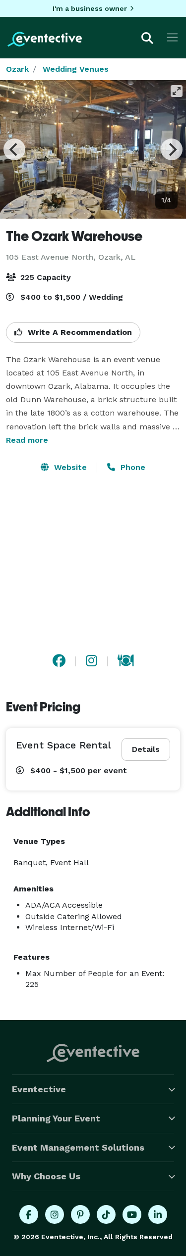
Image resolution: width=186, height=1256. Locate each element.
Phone (131, 467)
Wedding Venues (76, 69)
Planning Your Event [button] (56, 1118)
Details (146, 749)
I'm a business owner (90, 8)
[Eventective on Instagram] (54, 1214)
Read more (27, 440)
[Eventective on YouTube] (132, 1214)
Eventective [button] (39, 1089)
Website (69, 467)
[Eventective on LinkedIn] (157, 1214)
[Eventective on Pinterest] (80, 1214)
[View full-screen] (177, 91)
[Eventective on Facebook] (28, 1214)
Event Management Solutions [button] (78, 1147)
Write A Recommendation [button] (78, 332)
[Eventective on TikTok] (106, 1214)
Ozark (17, 69)
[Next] (172, 149)
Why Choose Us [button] (46, 1176)
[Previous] (14, 149)
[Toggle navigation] (172, 37)
